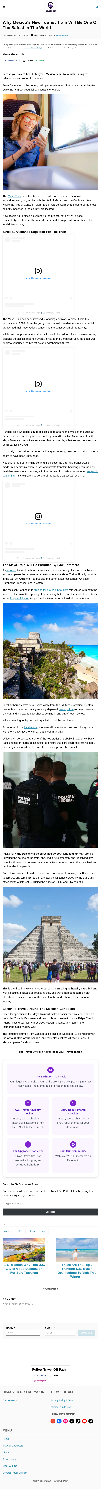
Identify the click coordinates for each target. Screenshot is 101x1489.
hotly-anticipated (19, 598)
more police (66, 709)
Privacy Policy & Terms (62, 1400)
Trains (32, 1231)
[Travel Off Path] (50, 7)
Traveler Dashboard (13, 1445)
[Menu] (4, 7)
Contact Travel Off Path (15, 1473)
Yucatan (44, 1231)
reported (11, 570)
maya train (8, 1231)
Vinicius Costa (62, 35)
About (6, 1452)
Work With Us (10, 1466)
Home (6, 1439)
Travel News (9, 1459)
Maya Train (14, 196)
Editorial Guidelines (60, 1407)
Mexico (21, 1231)
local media (30, 727)
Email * (50, 1328)
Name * (10, 1328)
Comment (9, 1299)
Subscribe (50, 1212)
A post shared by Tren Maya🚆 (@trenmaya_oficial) (38, 313)
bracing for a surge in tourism (51, 589)
